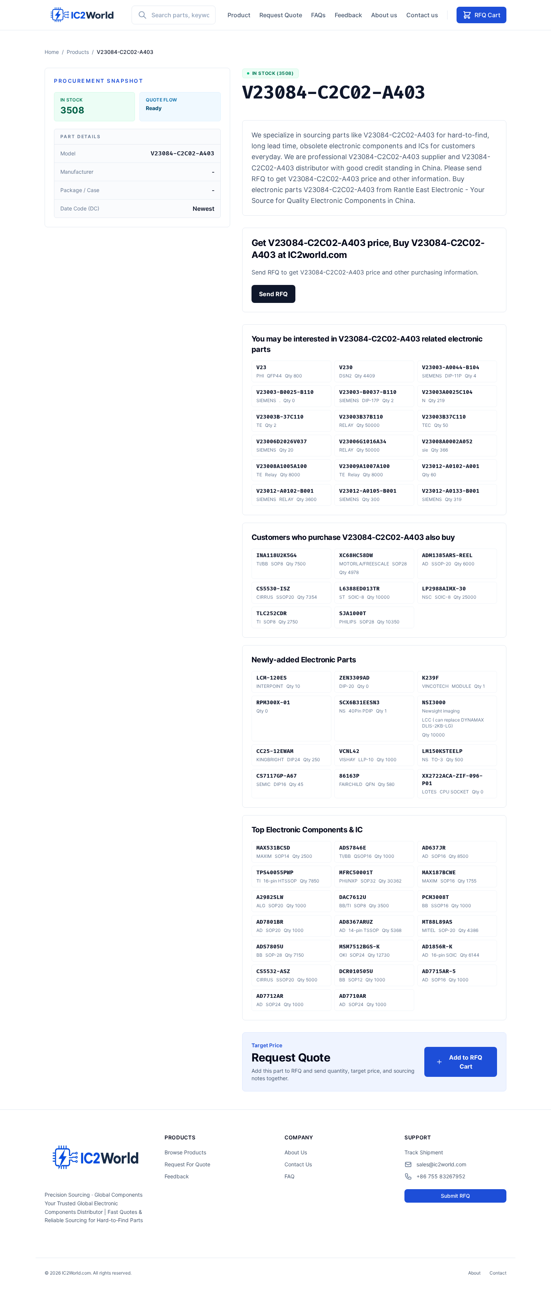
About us (384, 15)
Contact (498, 1273)
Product (239, 15)
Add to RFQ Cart (465, 1062)
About (474, 1273)
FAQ (289, 1176)
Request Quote (280, 15)
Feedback (348, 15)
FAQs (318, 15)
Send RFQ (273, 294)
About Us (295, 1152)
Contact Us (298, 1164)
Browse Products (185, 1152)
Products (78, 52)
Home (52, 52)
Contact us (422, 15)
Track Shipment (423, 1152)
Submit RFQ (455, 1196)
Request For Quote (187, 1164)
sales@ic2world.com (441, 1164)
